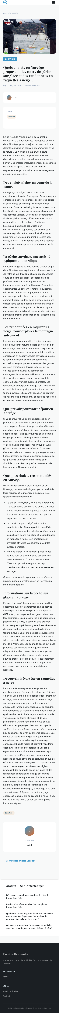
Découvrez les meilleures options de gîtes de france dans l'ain (27, 896)
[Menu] (53, 2)
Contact (6, 996)
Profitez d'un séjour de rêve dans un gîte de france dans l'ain (26, 905)
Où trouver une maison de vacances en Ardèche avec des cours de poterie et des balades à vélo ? (29, 926)
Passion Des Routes (16, 954)
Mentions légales (10, 991)
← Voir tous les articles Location (19, 860)
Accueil (6, 13)
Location (15, 13)
